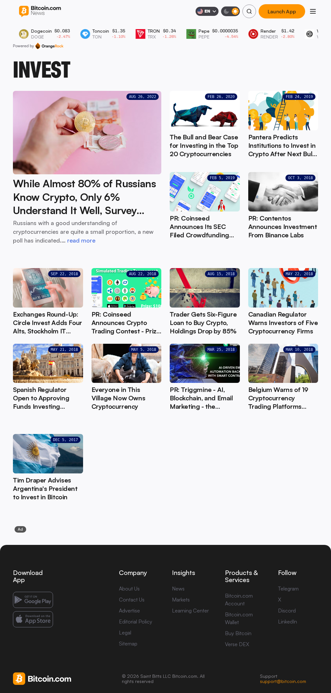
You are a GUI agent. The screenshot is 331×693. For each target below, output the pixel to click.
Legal (125, 632)
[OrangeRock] (49, 46)
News (178, 588)
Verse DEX (237, 644)
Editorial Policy (135, 621)
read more (81, 240)
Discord (287, 610)
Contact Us (131, 599)
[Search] (249, 11)
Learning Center (190, 610)
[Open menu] (313, 11)
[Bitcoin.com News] (40, 11)
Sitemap (128, 643)
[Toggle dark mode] (230, 11)
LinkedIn (287, 621)
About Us (129, 588)
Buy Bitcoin (238, 633)
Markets (181, 599)
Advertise (129, 610)
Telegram (288, 588)
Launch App (282, 11)
